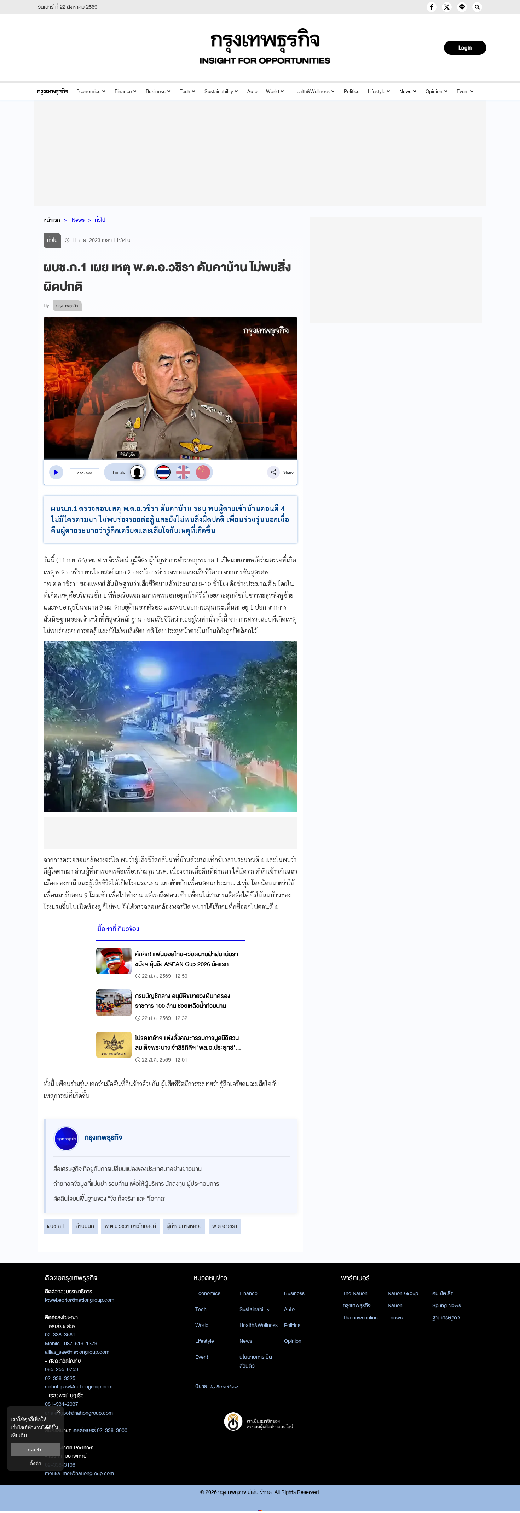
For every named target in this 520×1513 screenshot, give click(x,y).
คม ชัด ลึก (443, 1293)
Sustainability (218, 91)
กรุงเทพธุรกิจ (357, 1305)
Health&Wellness (311, 91)
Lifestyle (376, 91)
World (272, 91)
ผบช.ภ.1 (56, 1226)
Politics (351, 91)
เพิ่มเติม (19, 1435)
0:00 (80, 473)
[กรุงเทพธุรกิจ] (52, 91)
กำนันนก (85, 1226)
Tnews (395, 1317)
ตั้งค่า (35, 1463)
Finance (123, 91)
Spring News (446, 1305)
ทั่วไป (100, 220)
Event (463, 91)
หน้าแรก (52, 220)
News (405, 91)
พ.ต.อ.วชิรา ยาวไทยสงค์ (130, 1226)
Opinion (434, 91)
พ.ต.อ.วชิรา (224, 1226)
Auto (252, 91)
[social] (432, 7)
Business (156, 91)
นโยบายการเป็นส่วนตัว (255, 1361)
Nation (395, 1305)
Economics (88, 91)
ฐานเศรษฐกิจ (446, 1317)
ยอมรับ (35, 1449)
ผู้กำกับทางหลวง (184, 1226)
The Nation (355, 1293)
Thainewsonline (360, 1317)
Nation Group (403, 1293)
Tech (185, 91)
